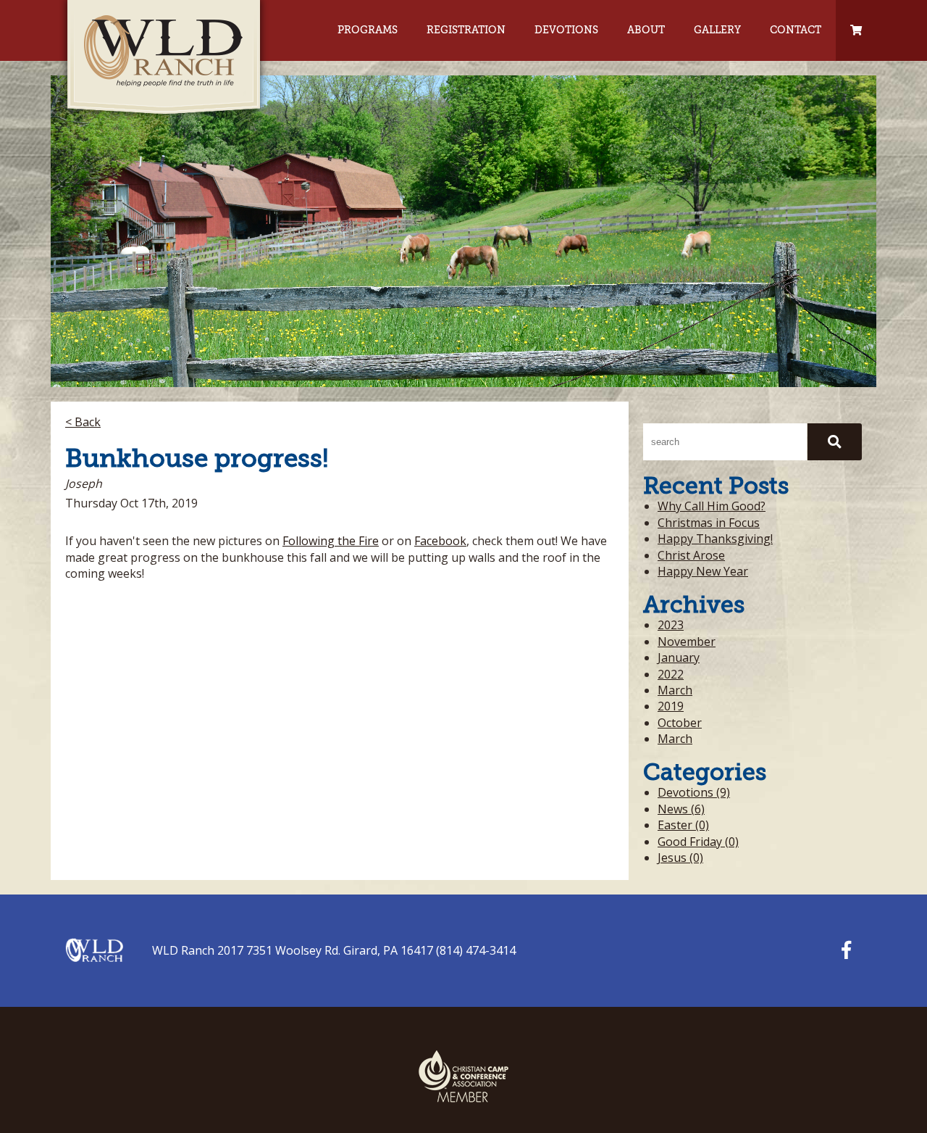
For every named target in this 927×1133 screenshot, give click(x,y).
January (679, 657)
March (675, 690)
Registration (466, 30)
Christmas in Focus (709, 523)
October (680, 723)
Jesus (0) (680, 858)
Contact (795, 30)
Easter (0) (683, 825)
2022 (671, 674)
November (687, 641)
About (646, 30)
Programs (367, 30)
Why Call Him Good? (711, 506)
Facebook (440, 541)
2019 (671, 706)
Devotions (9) (694, 792)
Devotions (566, 30)
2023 (671, 625)
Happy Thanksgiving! (715, 539)
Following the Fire (330, 541)
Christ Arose (691, 555)
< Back (83, 422)
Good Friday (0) (698, 842)
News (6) (681, 809)
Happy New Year (703, 571)
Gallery (717, 30)
